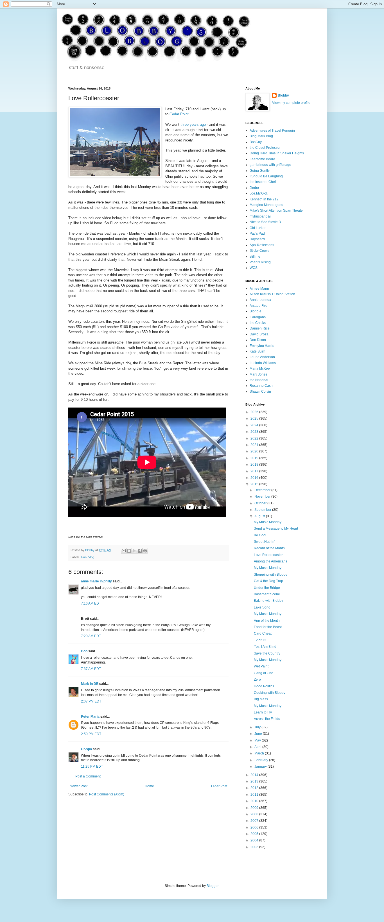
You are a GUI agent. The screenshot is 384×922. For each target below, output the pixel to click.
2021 (254, 445)
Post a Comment (88, 776)
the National (259, 380)
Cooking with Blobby (269, 693)
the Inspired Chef (263, 182)
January (261, 766)
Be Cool (260, 535)
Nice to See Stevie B (265, 222)
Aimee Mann (259, 288)
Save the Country (267, 653)
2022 (254, 438)
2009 (254, 808)
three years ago (193, 124)
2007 (254, 821)
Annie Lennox (260, 300)
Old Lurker (258, 228)
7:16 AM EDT (91, 603)
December (262, 490)
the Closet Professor (265, 148)
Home (149, 786)
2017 (254, 471)
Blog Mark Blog (261, 136)
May (258, 740)
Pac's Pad (257, 233)
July (257, 727)
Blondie (255, 311)
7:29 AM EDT (91, 636)
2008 (254, 814)
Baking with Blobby (268, 601)
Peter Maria (90, 717)
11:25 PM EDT (92, 766)
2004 (254, 840)
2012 (254, 788)
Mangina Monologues (266, 205)
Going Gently (260, 171)
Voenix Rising (260, 262)
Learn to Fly (263, 712)
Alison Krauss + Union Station (272, 294)
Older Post (219, 786)
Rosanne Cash (261, 386)
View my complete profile (291, 103)
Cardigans (258, 317)
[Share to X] (134, 550)
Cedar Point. (180, 114)
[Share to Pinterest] (145, 550)
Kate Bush (257, 351)
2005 (254, 834)
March (259, 753)
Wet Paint (261, 666)
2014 (254, 775)
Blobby (283, 95)
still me (255, 256)
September (263, 510)
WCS (253, 268)
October (260, 503)
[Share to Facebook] (140, 550)
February (261, 760)
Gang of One (263, 673)
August (260, 516)
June (258, 734)
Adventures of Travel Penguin (272, 130)
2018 (254, 464)
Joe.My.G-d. (259, 193)
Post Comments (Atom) (106, 794)
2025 (254, 418)
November (262, 496)
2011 (254, 795)
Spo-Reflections (262, 245)
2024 (254, 425)
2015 (254, 484)
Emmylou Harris (262, 346)
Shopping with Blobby (270, 574)
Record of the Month (269, 548)
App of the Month (267, 621)
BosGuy (256, 142)
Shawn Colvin (260, 391)
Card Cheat (263, 633)
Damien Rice (260, 328)
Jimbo (254, 188)
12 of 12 (260, 640)
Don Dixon (258, 340)
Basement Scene (267, 594)
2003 (254, 847)
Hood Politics (264, 686)
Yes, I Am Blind (265, 647)
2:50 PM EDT (91, 734)
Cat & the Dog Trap (268, 581)
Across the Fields (267, 719)
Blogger (212, 886)
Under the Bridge (267, 588)
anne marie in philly (96, 581)
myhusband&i (260, 216)
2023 (254, 432)
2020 (254, 451)
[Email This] (124, 550)
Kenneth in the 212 (264, 199)
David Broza (259, 334)
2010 (254, 801)
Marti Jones (258, 374)
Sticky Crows (259, 251)
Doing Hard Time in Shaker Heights (277, 153)
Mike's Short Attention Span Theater (277, 210)
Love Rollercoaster (268, 555)
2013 (254, 781)
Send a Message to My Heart (276, 528)
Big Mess (261, 699)
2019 (254, 458)
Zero (257, 679)
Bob (84, 651)
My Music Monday (267, 522)
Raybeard (257, 239)
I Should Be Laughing (266, 176)
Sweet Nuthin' (264, 542)
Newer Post (78, 786)
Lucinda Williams (263, 363)
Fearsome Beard (262, 159)
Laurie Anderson (262, 357)
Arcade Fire (258, 306)
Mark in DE (89, 684)
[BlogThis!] (129, 550)
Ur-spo (86, 749)
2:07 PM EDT (91, 701)
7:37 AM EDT (91, 669)
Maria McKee (260, 368)
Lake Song (262, 607)
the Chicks (258, 323)
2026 (254, 412)
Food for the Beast (268, 627)
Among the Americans (270, 561)
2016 (254, 478)
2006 (254, 827)
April (258, 747)
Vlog (91, 557)
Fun (84, 557)
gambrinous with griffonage (270, 165)
